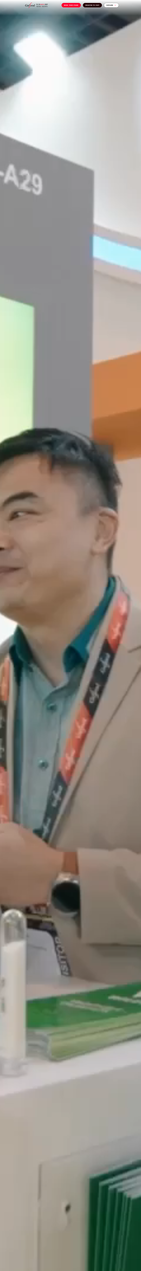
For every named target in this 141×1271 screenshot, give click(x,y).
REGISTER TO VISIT (92, 5)
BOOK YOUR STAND (71, 5)
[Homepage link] (36, 5)
